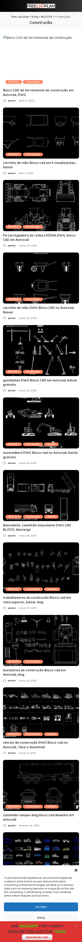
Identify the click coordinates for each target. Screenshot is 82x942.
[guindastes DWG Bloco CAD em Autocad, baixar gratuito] (41, 350)
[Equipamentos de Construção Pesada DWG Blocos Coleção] (41, 857)
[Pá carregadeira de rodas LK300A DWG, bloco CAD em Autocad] (41, 205)
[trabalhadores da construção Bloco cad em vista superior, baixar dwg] (41, 567)
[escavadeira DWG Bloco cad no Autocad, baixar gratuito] (41, 422)
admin (12, 100)
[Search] (76, 6)
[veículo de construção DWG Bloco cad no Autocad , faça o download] (41, 712)
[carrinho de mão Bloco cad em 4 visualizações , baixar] (41, 133)
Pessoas (52, 589)
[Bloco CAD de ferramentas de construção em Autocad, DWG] (41, 60)
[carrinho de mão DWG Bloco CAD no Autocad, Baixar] (41, 278)
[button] (76, 870)
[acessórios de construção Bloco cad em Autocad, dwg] (41, 640)
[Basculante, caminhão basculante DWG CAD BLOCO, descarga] (41, 495)
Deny (41, 917)
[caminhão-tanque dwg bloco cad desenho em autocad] (41, 785)
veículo (51, 444)
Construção (33, 81)
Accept (41, 907)
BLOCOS (14, 81)
